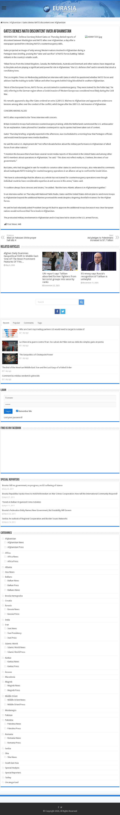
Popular (16, 323)
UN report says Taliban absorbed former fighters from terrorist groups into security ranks (59, 277)
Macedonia (10, 677)
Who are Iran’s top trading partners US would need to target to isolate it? (52, 329)
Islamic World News (16, 647)
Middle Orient (11, 696)
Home (5, 22)
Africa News (13, 556)
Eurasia (8, 605)
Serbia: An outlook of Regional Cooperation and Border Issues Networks (34, 518)
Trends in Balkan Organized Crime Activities (21, 502)
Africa (7, 553)
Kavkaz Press (13, 666)
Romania (9, 734)
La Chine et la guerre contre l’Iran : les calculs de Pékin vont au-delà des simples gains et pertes (61, 342)
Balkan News (13, 580)
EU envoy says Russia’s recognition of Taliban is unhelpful (94, 276)
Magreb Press (14, 690)
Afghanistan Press (16, 547)
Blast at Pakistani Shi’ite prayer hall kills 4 (21, 237)
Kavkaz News (13, 661)
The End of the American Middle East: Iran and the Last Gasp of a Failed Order (37, 367)
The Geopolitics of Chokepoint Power (36, 354)
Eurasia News (13, 609)
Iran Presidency (14, 633)
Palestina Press (14, 728)
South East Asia (12, 763)
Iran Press (12, 638)
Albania (8, 567)
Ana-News (9, 572)
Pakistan (8, 715)
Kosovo (8, 672)
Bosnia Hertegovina (14, 596)
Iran (7, 624)
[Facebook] (57, 311)
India (7, 620)
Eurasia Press (13, 614)
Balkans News (14, 590)
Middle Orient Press (16, 704)
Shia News (12, 757)
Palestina (9, 720)
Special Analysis (12, 768)
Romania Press (14, 743)
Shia (7, 753)
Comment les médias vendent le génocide (21, 376)
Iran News (12, 628)
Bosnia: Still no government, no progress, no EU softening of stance (32, 485)
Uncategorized (11, 782)
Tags (40, 323)
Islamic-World (11, 643)
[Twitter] (62, 311)
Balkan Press (13, 585)
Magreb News (14, 685)
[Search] (81, 302)
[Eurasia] (60, 8)
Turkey (8, 777)
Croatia (8, 601)
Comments (29, 323)
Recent (6, 323)
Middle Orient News (16, 700)
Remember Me (25, 411)
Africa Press (13, 561)
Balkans (8, 577)
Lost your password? (13, 417)
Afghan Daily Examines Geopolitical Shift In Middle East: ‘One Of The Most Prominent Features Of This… (21, 257)
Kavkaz (8, 658)
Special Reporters (13, 772)
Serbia (8, 748)
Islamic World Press (16, 652)
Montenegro (10, 710)
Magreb (8, 682)
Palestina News (14, 724)
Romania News (14, 738)
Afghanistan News (16, 542)
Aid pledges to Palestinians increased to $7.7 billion (100, 237)
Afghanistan (15, 22)
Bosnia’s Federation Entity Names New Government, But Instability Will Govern (36, 510)
